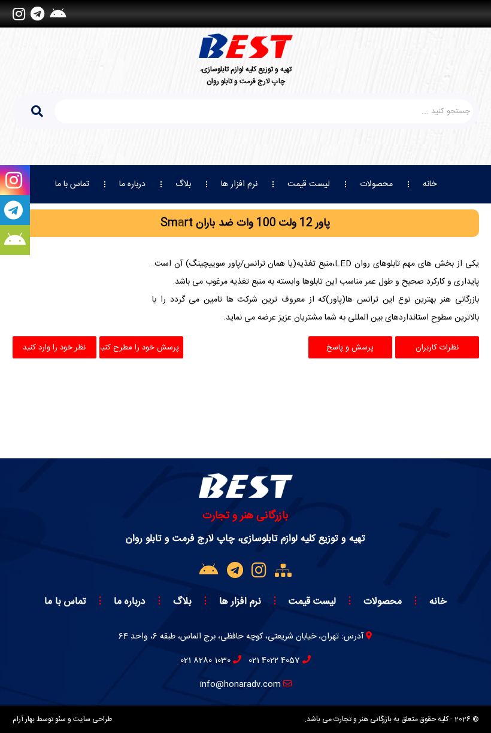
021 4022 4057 (274, 660)
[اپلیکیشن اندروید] (58, 14)
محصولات (376, 184)
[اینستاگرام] (19, 14)
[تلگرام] (37, 14)
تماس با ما (72, 184)
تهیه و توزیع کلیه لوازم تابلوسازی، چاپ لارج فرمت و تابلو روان (246, 75)
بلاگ (183, 184)
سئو (60, 719)
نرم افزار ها (239, 184)
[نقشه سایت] (283, 571)
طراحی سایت (92, 719)
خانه (430, 184)
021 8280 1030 (205, 660)
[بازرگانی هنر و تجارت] (246, 46)
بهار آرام (24, 719)
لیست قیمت (308, 184)
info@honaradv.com (240, 684)
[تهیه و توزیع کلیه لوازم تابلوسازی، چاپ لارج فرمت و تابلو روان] (246, 494)
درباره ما (132, 184)
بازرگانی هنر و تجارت (245, 516)
